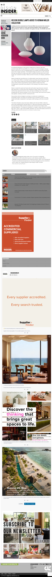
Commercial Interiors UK (26, 1)
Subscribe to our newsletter (9, 564)
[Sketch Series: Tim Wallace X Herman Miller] (44, 137)
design (3, 33)
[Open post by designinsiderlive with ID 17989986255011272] (26, 471)
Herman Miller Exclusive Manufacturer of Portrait (17, 142)
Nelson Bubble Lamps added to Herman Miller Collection (30, 21)
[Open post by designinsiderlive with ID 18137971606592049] (26, 416)
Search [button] (50, 16)
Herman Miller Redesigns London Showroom (44, 130)
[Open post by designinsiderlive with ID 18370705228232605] (26, 302)
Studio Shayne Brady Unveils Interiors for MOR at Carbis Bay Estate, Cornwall (31, 191)
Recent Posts (33, 174)
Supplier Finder (46, 1)
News (3, 38)
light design (4, 35)
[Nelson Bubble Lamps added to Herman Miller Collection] (6, 29)
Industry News (4, 43)
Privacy (9, 574)
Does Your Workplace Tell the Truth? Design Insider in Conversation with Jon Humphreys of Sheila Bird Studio (32, 177)
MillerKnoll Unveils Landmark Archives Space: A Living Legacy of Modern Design (17, 131)
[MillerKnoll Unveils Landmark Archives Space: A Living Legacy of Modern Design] (17, 125)
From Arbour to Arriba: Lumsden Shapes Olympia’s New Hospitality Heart (32, 197)
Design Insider (37, 1)
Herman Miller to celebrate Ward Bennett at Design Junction (30, 143)
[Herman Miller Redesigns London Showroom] (44, 125)
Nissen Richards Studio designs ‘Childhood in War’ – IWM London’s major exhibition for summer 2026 (32, 184)
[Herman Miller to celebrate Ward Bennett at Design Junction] (31, 137)
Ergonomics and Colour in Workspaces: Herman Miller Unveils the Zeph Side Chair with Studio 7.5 (30, 131)
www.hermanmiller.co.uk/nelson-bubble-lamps (29, 110)
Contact (4, 266)
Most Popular (8, 174)
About (4, 261)
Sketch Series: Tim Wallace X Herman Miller (44, 142)
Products (3, 44)
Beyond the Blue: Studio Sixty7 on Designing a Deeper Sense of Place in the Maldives (32, 205)
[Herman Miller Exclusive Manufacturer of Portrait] (17, 137)
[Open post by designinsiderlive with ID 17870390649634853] (26, 359)
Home (2, 574)
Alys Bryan (5, 23)
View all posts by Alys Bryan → (19, 163)
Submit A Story (6, 263)
